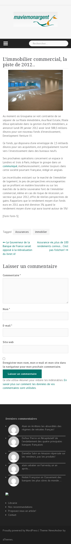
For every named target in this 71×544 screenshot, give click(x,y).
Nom (6, 309)
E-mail (7, 325)
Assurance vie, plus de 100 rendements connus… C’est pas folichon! (52, 246)
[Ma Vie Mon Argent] (35, 19)
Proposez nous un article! (22, 511)
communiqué (10, 166)
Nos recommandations (20, 507)
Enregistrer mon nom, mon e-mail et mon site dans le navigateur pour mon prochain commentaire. (34, 364)
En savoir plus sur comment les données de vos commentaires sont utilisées (35, 384)
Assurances (22, 232)
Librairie (12, 503)
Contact (12, 514)
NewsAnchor (55, 530)
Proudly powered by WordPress (20, 530)
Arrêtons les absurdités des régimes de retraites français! (41, 428)
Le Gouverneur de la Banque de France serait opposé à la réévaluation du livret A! (17, 248)
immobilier (41, 232)
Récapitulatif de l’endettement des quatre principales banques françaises (42, 441)
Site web (8, 342)
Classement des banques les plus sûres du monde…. (42, 479)
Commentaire (12, 275)
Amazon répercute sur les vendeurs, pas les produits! (43, 455)
